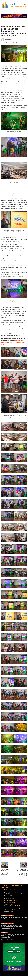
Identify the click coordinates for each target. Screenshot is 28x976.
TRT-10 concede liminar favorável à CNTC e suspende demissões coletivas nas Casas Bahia (13, 936)
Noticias (11, 915)
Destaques (4, 915)
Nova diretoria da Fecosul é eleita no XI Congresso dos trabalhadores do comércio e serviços (13, 926)
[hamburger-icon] (25, 21)
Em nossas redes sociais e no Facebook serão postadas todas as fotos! (13, 342)
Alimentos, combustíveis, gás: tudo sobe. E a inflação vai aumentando (14, 918)
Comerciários (8, 39)
